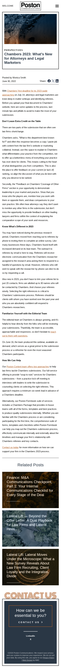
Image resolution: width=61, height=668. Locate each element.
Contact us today (10, 447)
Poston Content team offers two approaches (28, 366)
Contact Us (29, 622)
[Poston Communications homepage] (30, 6)
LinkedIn (30, 636)
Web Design (27, 660)
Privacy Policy (48, 658)
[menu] (57, 6)
